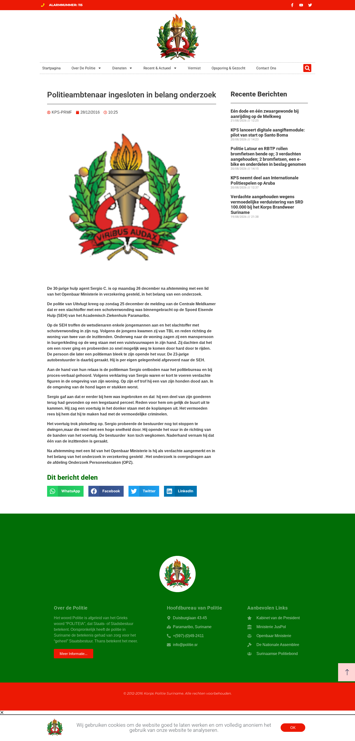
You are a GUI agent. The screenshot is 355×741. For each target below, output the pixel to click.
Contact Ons (266, 68)
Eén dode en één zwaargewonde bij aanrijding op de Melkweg (265, 114)
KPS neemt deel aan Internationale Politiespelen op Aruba (264, 180)
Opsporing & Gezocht (228, 68)
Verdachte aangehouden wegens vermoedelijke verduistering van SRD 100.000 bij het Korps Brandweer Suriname (267, 204)
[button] (307, 68)
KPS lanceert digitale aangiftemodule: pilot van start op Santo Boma (268, 132)
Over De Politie (83, 68)
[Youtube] (301, 5)
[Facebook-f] (292, 5)
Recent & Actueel (157, 68)
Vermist (194, 68)
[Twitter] (310, 5)
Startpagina (51, 68)
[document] (177, 726)
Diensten (119, 68)
